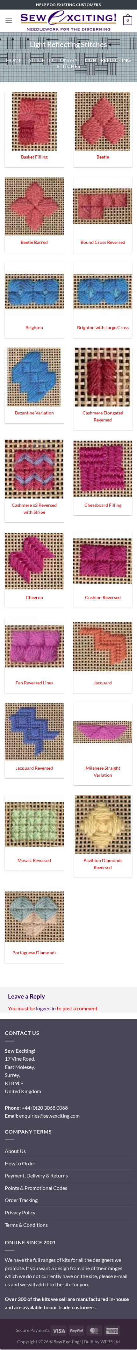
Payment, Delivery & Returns (36, 1175)
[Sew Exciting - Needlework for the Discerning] (68, 21)
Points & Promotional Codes (36, 1188)
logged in (46, 1008)
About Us (15, 1151)
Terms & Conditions (26, 1225)
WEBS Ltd (110, 1341)
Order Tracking (21, 1200)
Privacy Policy (20, 1212)
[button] (8, 20)
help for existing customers (68, 4)
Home (14, 60)
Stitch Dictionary (53, 60)
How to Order (20, 1163)
